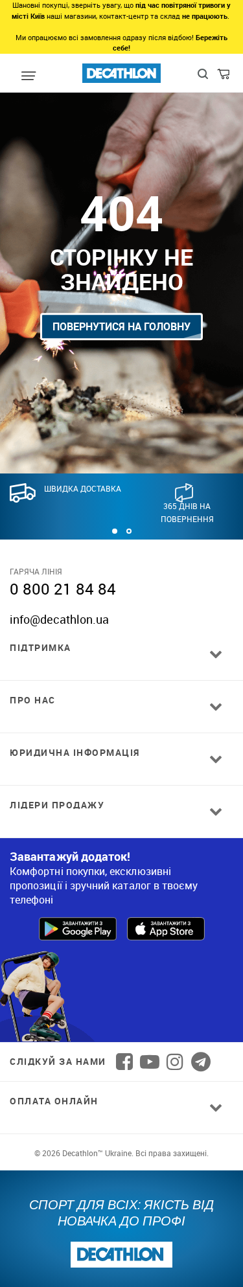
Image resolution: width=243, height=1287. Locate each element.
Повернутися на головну (121, 326)
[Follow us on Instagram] (175, 1061)
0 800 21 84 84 (63, 588)
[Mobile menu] (28, 76)
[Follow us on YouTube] (149, 1061)
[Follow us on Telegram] (201, 1061)
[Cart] (224, 77)
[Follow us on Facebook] (124, 1061)
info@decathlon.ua (59, 619)
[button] (115, 531)
